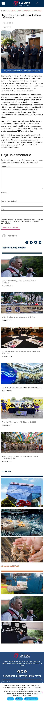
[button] (3, 3)
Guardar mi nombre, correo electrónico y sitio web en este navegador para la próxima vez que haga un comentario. (22, 221)
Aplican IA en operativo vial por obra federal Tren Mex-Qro (22, 388)
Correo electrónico (9, 201)
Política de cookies (31, 699)
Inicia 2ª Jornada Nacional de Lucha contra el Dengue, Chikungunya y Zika (20, 457)
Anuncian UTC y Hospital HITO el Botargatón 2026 (19, 422)
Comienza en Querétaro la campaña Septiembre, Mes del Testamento (21, 352)
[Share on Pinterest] (40, 242)
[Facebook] (18, 671)
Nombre (5, 193)
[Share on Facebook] (26, 242)
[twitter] (22, 671)
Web (2, 209)
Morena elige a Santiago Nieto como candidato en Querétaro (19, 282)
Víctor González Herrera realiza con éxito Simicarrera (20, 317)
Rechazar (19, 699)
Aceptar (10, 699)
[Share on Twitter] (31, 242)
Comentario (6, 166)
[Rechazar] (40, 692)
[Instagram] (25, 671)
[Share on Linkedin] (35, 242)
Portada (3, 11)
